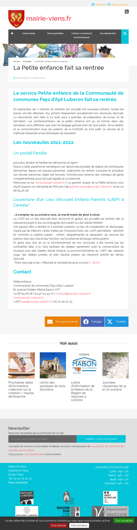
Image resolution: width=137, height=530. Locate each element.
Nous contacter (120, 4)
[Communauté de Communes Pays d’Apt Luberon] (26, 497)
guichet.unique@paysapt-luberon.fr (91, 186)
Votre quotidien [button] (55, 33)
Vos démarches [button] (108, 33)
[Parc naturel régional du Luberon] (68, 497)
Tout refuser (58, 525)
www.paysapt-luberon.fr (50, 182)
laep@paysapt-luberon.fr (36, 301)
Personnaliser (79, 525)
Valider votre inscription (101, 439)
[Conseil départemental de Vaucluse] (110, 512)
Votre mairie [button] (29, 33)
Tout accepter (123, 520)
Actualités (27, 61)
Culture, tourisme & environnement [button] (82, 35)
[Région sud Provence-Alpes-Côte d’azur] (68, 512)
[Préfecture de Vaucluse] (110, 497)
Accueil (16, 61)
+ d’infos (95, 262)
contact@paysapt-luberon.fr (73, 293)
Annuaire (101, 4)
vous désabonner (34, 454)
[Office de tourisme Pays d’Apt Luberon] (26, 512)
